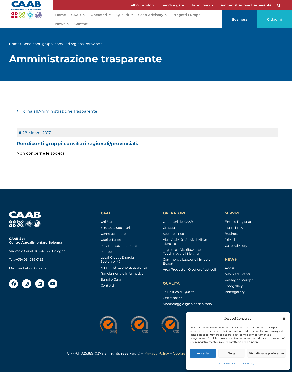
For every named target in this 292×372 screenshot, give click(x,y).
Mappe (106, 252)
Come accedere (113, 234)
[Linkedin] (39, 283)
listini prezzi (202, 5)
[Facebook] (13, 283)
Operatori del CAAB (178, 222)
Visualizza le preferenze (266, 353)
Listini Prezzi (234, 228)
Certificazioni (173, 298)
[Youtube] (52, 283)
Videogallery (235, 292)
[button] (284, 319)
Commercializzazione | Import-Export (187, 261)
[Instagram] (26, 283)
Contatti (81, 24)
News (60, 24)
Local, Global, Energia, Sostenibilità (117, 259)
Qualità (122, 15)
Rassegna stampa (239, 280)
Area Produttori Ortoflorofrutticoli (189, 269)
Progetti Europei (187, 15)
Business (232, 234)
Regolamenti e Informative (122, 273)
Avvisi (229, 268)
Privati (230, 240)
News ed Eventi (237, 274)
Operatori (99, 15)
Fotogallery (234, 286)
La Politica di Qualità (179, 292)
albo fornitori (142, 5)
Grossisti (169, 228)
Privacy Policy (246, 363)
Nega (231, 353)
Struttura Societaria (116, 228)
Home (60, 15)
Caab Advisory (150, 15)
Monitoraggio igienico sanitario (187, 304)
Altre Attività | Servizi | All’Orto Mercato (186, 242)
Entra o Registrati (238, 222)
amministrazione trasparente (246, 5)
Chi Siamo (109, 222)
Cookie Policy (227, 363)
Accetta (203, 353)
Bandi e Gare (111, 279)
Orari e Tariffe (111, 240)
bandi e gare (173, 5)
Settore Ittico (173, 234)
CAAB (76, 15)
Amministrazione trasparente (124, 267)
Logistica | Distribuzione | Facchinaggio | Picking (183, 251)
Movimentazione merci (119, 246)
